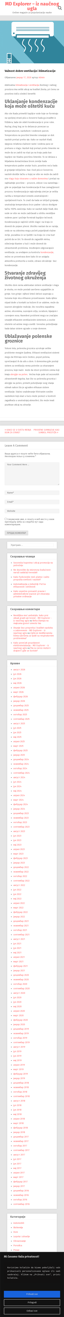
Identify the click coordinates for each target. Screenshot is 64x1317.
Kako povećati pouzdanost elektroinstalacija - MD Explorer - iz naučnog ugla (31, 645)
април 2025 (19, 741)
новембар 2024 (21, 764)
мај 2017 (17, 1168)
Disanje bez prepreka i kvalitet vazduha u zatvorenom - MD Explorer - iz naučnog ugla (33, 630)
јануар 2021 (19, 970)
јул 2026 (17, 674)
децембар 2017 (21, 1136)
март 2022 (18, 907)
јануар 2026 (19, 701)
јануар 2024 (19, 809)
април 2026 (19, 687)
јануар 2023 (19, 862)
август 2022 (19, 885)
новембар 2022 (21, 871)
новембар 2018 (21, 1087)
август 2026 (19, 669)
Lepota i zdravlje (21, 1236)
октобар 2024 (20, 768)
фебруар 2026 (20, 696)
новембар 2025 (21, 710)
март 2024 (18, 800)
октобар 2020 (20, 984)
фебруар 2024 (20, 804)
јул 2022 (17, 889)
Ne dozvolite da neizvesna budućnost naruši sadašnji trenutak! (31, 571)
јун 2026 (17, 678)
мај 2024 (17, 791)
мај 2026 (17, 683)
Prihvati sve (32, 1294)
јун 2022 (17, 894)
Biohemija (18, 1227)
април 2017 (19, 1172)
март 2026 (18, 692)
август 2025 (19, 723)
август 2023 (19, 831)
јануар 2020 (19, 1024)
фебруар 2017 (20, 1181)
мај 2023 (17, 845)
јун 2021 (17, 948)
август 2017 (19, 1154)
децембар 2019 (21, 1029)
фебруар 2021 (20, 966)
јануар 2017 (19, 1186)
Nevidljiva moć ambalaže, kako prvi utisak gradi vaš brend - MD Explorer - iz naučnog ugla (32, 618)
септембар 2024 (21, 773)
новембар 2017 (21, 1141)
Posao (16, 1250)
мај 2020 (17, 1006)
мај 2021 (17, 952)
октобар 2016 (20, 1199)
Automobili (18, 1223)
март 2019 (18, 1069)
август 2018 (19, 1101)
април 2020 (19, 1011)
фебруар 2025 (20, 750)
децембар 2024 (21, 759)
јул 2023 (17, 836)
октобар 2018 (20, 1092)
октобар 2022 (20, 876)
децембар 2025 (21, 705)
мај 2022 (17, 898)
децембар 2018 (21, 1083)
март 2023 (18, 853)
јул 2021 (17, 943)
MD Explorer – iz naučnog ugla (32, 6)
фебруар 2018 (20, 1127)
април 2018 (19, 1119)
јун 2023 (17, 840)
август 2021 (19, 939)
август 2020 (19, 993)
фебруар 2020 (20, 1020)
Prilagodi (32, 1302)
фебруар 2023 (20, 858)
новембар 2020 (21, 979)
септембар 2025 (21, 719)
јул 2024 (17, 782)
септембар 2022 (21, 880)
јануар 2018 (19, 1132)
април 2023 (19, 849)
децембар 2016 (21, 1190)
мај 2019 (17, 1060)
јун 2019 (17, 1056)
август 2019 (19, 1047)
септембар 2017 (21, 1150)
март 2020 (18, 1015)
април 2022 (19, 903)
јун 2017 (17, 1163)
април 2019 (19, 1065)
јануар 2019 (19, 1078)
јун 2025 (17, 732)
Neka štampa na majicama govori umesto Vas (30, 622)
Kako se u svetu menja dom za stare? (18, 431)
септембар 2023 (21, 827)
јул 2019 (17, 1051)
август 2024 (19, 777)
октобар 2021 (20, 930)
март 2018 (18, 1123)
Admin (42, 77)
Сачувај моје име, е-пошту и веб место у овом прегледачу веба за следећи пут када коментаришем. (29, 522)
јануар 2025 (19, 755)
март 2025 (18, 746)
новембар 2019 (21, 1033)
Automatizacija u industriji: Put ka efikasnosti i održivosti (29, 585)
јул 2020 (17, 997)
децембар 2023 (21, 813)
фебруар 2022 (20, 912)
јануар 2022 (19, 916)
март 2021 (18, 961)
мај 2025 (17, 737)
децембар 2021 (21, 921)
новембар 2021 (21, 925)
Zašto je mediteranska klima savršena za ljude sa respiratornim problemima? (33, 636)
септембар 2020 (21, 988)
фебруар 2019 (20, 1074)
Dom (15, 1232)
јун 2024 (17, 786)
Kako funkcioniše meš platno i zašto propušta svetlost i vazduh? (31, 578)
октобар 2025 (20, 714)
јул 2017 (17, 1159)
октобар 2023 (20, 822)
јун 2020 (17, 1002)
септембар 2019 (21, 1042)
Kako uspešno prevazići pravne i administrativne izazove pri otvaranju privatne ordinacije (31, 594)
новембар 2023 (21, 818)
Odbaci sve (32, 1311)
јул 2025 (17, 728)
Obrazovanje (19, 1241)
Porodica (17, 1245)
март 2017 (18, 1177)
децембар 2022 (21, 867)
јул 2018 (17, 1105)
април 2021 (19, 957)
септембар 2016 (21, 1204)
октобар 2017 (20, 1145)
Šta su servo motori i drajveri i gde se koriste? (32, 649)
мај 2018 (17, 1114)
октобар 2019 (20, 1038)
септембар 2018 (21, 1096)
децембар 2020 (21, 975)
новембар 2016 (21, 1195)
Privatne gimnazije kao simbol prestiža (46, 431)
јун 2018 (17, 1110)
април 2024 (19, 795)
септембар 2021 (21, 934)
